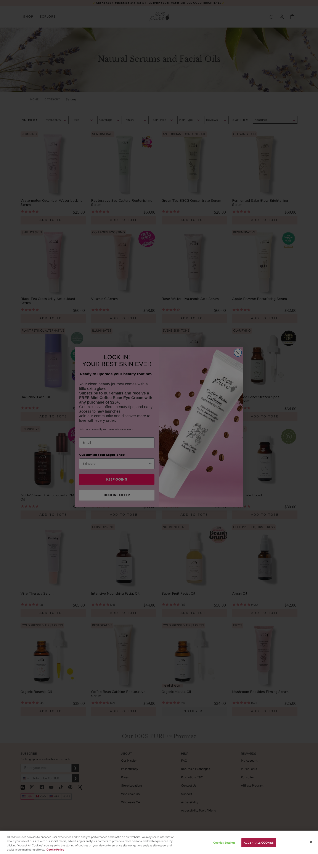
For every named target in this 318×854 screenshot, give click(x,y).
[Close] (311, 842)
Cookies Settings (224, 842)
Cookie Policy (55, 849)
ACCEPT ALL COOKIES (259, 842)
